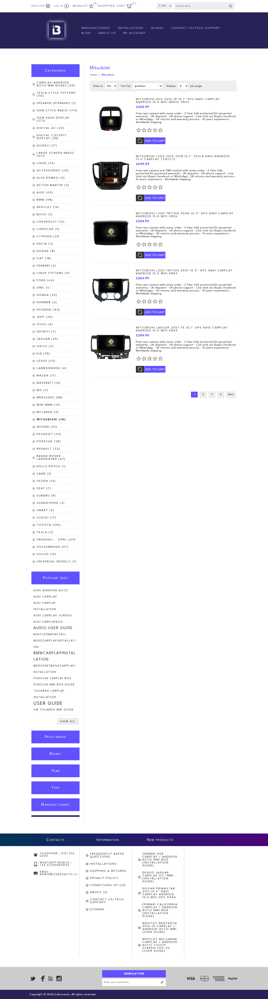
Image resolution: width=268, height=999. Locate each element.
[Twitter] (32, 978)
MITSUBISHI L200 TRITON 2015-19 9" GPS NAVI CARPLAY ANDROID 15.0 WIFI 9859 (184, 272)
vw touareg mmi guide (54, 709)
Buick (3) (45, 214)
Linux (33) (46, 163)
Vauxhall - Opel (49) (56, 539)
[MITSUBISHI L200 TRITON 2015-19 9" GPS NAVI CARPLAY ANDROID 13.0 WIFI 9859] (111, 290)
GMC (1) (43, 287)
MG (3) (42, 390)
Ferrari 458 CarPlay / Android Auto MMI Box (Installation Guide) (160, 859)
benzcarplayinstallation (55, 643)
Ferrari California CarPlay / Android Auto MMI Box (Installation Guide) (160, 910)
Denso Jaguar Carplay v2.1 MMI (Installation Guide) (158, 877)
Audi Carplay (45, 596)
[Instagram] (59, 978)
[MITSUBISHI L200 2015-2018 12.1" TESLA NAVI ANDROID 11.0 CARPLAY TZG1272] (111, 176)
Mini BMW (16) (49, 404)
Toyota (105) (49, 524)
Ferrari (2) (46, 265)
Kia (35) (43, 353)
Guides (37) (47, 145)
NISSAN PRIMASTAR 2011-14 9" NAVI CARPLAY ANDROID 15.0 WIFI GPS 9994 (159, 893)
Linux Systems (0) (53, 273)
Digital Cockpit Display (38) (52, 137)
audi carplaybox (48, 622)
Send (162, 982)
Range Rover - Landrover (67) (51, 457)
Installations (103, 863)
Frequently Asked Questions (107, 855)
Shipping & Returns (108, 870)
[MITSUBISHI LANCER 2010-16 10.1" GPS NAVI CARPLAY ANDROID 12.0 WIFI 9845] (111, 347)
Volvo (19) (46, 554)
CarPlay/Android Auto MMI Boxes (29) (56, 84)
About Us (99, 892)
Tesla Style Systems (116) (56, 94)
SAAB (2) (44, 473)
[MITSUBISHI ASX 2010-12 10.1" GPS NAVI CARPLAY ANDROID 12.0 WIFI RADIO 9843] (111, 119)
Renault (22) (48, 448)
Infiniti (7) (46, 331)
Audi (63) (45, 192)
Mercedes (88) (50, 397)
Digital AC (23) (50, 128)
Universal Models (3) (57, 561)
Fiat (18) (44, 258)
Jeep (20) (45, 316)
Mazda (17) (46, 375)
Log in (58, 6)
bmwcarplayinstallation (55, 656)
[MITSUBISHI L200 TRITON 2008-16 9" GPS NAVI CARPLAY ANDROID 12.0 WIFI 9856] (111, 233)
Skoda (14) (46, 481)
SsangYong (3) (51, 502)
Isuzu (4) (45, 324)
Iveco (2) (45, 346)
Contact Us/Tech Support (107, 901)
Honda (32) (47, 295)
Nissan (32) (47, 426)
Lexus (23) (46, 360)
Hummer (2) (47, 302)
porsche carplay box (52, 678)
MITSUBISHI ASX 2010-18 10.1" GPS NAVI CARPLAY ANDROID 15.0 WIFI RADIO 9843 (178, 101)
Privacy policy (104, 878)
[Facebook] (41, 978)
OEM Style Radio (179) (57, 110)
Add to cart (155, 140)
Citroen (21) (48, 236)
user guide (48, 703)
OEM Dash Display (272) (53, 119)
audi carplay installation (45, 606)
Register (38, 6)
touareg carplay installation (49, 694)
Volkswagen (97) (53, 546)
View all (68, 721)
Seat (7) (44, 488)
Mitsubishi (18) (51, 419)
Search (230, 6)
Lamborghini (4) (52, 368)
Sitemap (97, 909)
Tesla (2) (45, 532)
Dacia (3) (45, 243)
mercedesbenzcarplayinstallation (55, 668)
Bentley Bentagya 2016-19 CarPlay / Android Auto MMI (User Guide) (159, 928)
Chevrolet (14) (51, 221)
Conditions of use (108, 885)
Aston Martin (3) (53, 185)
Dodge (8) (46, 251)
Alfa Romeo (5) (51, 177)
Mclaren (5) (48, 412)
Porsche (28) (49, 441)
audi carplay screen (53, 615)
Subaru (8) (46, 495)
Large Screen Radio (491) (55, 154)
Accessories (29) (53, 170)
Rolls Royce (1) (51, 466)
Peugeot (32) (49, 434)
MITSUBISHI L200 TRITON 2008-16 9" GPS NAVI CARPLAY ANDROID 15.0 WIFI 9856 (185, 215)
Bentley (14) (48, 207)
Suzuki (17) (46, 517)
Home (93, 75)
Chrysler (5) (48, 229)
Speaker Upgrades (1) (56, 103)
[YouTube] (50, 978)
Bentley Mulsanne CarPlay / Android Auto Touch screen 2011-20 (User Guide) (160, 945)
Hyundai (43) (48, 309)
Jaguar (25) (47, 338)
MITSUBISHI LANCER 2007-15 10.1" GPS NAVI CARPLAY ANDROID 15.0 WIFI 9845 (182, 329)
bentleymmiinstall (50, 634)
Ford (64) (45, 280)
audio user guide (53, 628)
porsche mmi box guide (54, 684)
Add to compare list (140, 140)
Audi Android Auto (51, 590)
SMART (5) (45, 510)
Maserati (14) (49, 382)
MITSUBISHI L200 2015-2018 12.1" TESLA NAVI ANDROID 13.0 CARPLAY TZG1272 (183, 158)
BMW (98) (45, 199)
